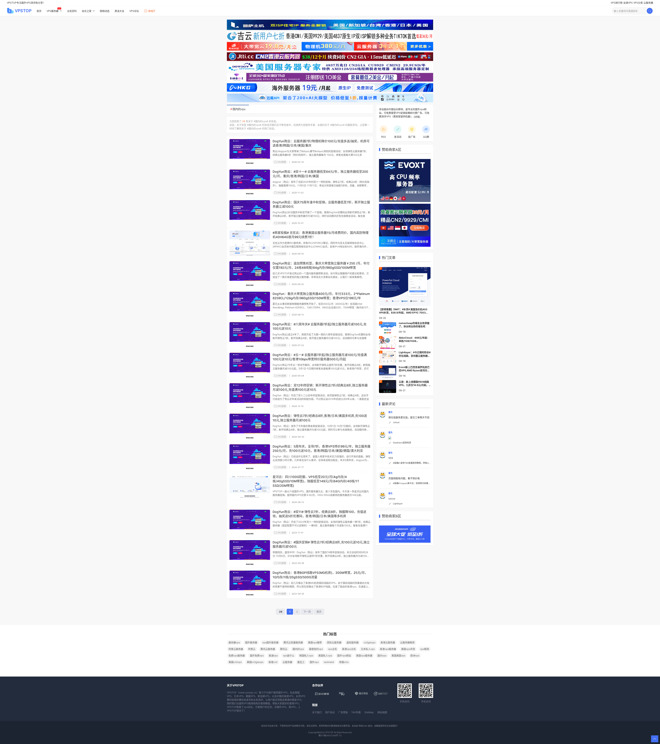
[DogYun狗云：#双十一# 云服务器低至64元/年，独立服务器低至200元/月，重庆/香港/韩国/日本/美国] (249, 182)
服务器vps (234, 642)
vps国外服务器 (270, 642)
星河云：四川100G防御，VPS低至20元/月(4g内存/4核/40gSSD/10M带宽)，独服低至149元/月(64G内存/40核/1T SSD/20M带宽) (316, 481)
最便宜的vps (316, 648)
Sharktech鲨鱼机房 (402, 442)
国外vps (314, 662)
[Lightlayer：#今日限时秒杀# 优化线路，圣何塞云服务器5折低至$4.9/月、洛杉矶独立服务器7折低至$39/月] (387, 357)
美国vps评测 (408, 648)
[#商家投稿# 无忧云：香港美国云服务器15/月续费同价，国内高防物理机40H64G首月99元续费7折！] (249, 243)
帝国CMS (363, 726)
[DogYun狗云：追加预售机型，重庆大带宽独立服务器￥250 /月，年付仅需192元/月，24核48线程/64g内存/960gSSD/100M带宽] (249, 273)
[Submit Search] (650, 11)
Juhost (396, 422)
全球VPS (628, 2)
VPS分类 (638, 2)
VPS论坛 (134, 10)
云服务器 (648, 2)
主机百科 (72, 10)
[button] (654, 738)
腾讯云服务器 (268, 648)
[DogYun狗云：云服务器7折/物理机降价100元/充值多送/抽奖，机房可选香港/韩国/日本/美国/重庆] (249, 151)
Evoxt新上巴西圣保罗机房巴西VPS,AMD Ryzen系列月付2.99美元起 (414, 369)
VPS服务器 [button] (52, 10)
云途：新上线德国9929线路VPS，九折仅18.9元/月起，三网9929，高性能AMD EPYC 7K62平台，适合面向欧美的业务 (414, 383)
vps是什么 (288, 655)
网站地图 (382, 712)
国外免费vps (257, 655)
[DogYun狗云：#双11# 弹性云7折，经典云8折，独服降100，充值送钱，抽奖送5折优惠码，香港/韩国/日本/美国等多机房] (249, 522)
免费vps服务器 (237, 655)
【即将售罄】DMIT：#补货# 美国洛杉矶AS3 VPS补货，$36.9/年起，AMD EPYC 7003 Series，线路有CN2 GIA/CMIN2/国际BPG (403, 311)
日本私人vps (368, 648)
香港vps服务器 (388, 648)
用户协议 (330, 712)
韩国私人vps (306, 655)
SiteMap (369, 712)
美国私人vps (325, 655)
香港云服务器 (388, 642)
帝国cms (344, 662)
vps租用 (424, 648)
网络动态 (104, 10)
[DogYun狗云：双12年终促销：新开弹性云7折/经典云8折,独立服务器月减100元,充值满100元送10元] (249, 395)
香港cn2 (272, 662)
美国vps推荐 (315, 642)
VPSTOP (23, 10)
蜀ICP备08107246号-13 (330, 735)
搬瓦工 (301, 662)
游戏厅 (151, 10)
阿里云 (251, 648)
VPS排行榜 (617, 2)
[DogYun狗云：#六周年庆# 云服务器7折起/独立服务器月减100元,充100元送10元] (249, 334)
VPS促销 (281, 162)
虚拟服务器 (352, 642)
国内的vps (298, 648)
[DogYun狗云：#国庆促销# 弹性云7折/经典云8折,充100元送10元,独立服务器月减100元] (249, 552)
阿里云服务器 (236, 648)
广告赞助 (343, 712)
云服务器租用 (407, 642)
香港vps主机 (349, 648)
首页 (39, 10)
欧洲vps (414, 655)
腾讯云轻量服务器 (293, 642)
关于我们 (317, 712)
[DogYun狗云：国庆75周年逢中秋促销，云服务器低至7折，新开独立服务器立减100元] (249, 212)
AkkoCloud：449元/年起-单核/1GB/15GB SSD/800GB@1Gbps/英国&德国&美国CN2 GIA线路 (414, 339)
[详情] (417, 116)
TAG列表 (356, 712)
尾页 (319, 611)
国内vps (381, 655)
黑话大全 (119, 10)
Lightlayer (398, 503)
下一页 (307, 611)
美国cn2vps (235, 662)
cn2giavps (369, 642)
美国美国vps (398, 655)
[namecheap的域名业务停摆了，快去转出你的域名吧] (387, 327)
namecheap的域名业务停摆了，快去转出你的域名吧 (414, 325)
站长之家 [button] (86, 10)
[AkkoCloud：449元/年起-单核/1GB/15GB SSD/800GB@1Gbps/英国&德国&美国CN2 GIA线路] (387, 342)
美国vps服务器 (364, 655)
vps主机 (332, 648)
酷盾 (378, 726)
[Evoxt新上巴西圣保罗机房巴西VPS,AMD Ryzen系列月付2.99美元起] (387, 371)
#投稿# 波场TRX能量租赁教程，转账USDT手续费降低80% (420, 463)
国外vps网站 (344, 655)
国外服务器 (251, 642)
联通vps (273, 655)
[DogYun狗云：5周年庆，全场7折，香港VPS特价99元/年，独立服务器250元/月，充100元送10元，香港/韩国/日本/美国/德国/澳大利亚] (249, 456)
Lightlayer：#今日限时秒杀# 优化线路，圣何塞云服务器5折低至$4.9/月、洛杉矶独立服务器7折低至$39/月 (415, 354)
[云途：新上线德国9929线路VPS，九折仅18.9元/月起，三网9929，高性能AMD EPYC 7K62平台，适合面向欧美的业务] (387, 386)
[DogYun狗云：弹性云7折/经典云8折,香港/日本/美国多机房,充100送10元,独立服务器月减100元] (249, 426)
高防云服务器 (334, 642)
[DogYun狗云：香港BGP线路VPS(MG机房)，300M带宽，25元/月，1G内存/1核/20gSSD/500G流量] (249, 583)
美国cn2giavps (255, 662)
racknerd (329, 662)
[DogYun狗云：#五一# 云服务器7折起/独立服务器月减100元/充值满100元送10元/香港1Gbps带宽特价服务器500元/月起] (249, 365)
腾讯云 (283, 648)
